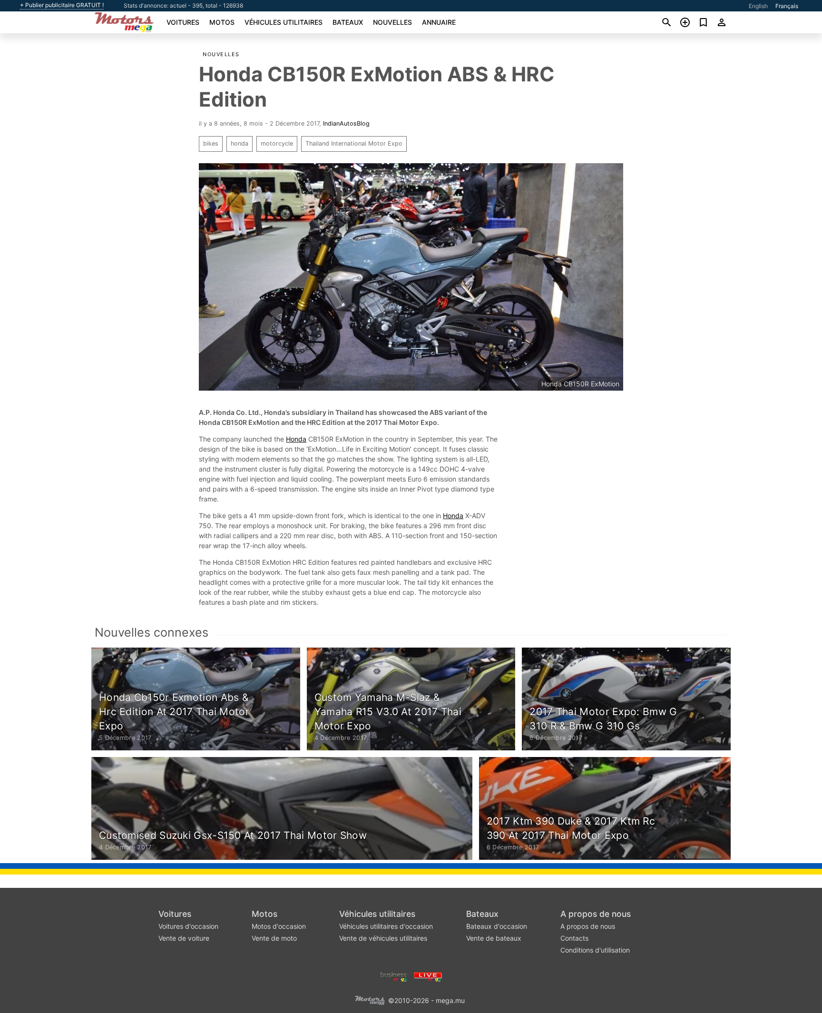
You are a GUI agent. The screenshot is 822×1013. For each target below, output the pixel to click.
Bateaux (348, 22)
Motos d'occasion (279, 926)
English (758, 6)
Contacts (574, 938)
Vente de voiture (183, 938)
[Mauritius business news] (394, 976)
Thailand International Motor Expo (353, 143)
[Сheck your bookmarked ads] (703, 22)
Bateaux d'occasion (496, 926)
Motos (222, 22)
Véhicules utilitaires (284, 22)
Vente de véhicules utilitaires (383, 938)
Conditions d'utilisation (595, 950)
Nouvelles (392, 22)
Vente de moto (274, 938)
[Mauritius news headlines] (428, 976)
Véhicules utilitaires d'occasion (386, 926)
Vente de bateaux (493, 938)
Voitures (182, 22)
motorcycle (277, 143)
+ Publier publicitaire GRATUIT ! (62, 5)
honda (239, 143)
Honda (296, 439)
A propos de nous (595, 914)
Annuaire (439, 22)
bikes (210, 143)
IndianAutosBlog (346, 123)
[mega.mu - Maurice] (369, 1000)
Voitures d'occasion (188, 926)
